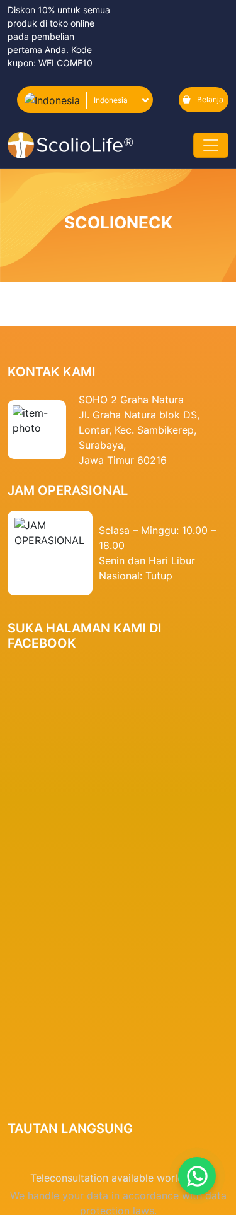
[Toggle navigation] (210, 145)
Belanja (210, 99)
